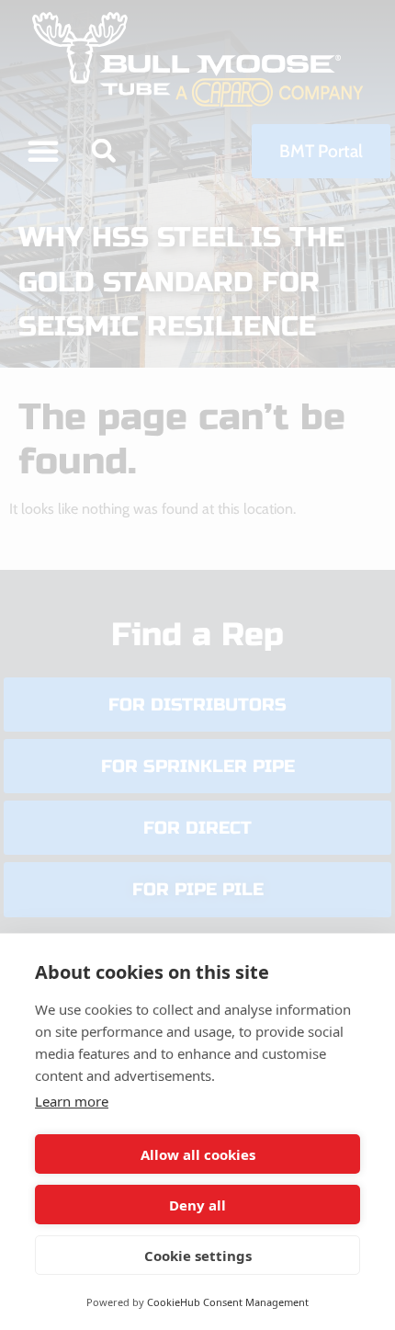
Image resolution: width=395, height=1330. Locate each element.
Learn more (71, 1101)
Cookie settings (198, 1255)
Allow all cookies (198, 1154)
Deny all (197, 1205)
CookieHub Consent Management (228, 1302)
